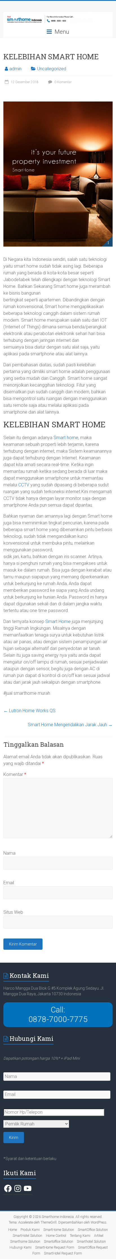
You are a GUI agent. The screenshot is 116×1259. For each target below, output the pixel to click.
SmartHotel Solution (27, 1236)
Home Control (56, 1236)
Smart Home (58, 621)
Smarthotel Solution (91, 1242)
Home (12, 1230)
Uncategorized (51, 68)
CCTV (23, 485)
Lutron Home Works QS (29, 710)
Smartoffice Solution (58, 1242)
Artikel (98, 1236)
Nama (9, 853)
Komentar (14, 774)
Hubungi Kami (21, 1247)
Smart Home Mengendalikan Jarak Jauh (70, 724)
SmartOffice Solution (93, 1230)
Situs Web (13, 912)
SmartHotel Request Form (63, 1253)
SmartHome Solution (58, 1230)
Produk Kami (30, 1230)
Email (8, 882)
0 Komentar (62, 82)
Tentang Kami (80, 1236)
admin (15, 68)
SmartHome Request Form (54, 1247)
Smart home (65, 437)
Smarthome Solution (25, 1242)
